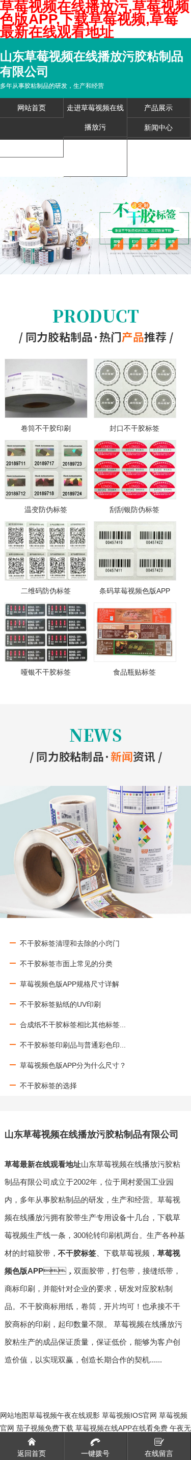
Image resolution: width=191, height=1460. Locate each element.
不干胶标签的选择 (48, 1086)
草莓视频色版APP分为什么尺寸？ (73, 1065)
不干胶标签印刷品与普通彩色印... (73, 1045)
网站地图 (14, 1415)
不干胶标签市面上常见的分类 (66, 964)
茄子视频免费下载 (44, 1428)
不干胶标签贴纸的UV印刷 (60, 1004)
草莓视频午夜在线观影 (64, 1415)
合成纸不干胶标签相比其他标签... (73, 1025)
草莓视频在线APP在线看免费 (121, 1428)
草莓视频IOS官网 (129, 1415)
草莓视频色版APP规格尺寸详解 (69, 984)
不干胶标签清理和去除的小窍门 (70, 943)
